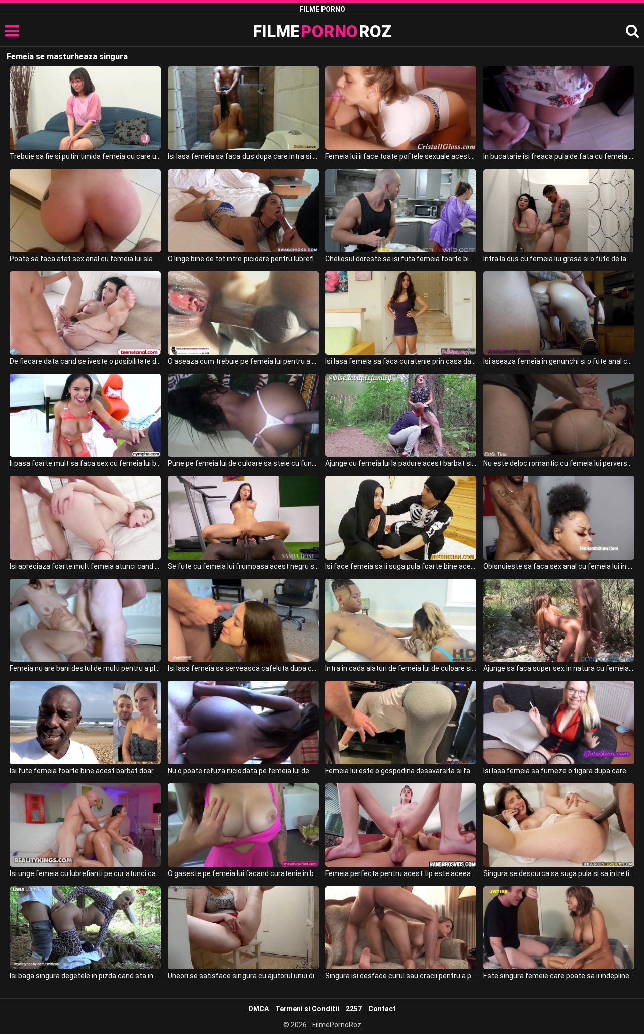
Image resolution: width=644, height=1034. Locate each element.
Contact (382, 1009)
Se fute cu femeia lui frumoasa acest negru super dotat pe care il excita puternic (243, 566)
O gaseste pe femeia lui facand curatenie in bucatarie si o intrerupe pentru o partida (243, 873)
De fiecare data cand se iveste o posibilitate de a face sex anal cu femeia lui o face (85, 361)
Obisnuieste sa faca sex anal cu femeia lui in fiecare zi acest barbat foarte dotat (558, 566)
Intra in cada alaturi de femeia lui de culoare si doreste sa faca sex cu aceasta (400, 668)
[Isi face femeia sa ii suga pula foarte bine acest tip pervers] (400, 518)
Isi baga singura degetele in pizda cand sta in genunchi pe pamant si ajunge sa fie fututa (85, 976)
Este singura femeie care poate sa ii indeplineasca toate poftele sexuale (558, 976)
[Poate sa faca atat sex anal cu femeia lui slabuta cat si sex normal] (85, 211)
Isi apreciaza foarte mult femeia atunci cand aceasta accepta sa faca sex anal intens (85, 566)
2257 (354, 1009)
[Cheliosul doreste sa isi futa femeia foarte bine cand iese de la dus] (400, 211)
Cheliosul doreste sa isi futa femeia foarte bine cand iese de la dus (400, 259)
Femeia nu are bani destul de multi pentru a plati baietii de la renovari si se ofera (85, 668)
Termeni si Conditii (307, 1009)
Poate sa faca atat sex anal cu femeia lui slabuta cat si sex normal (85, 259)
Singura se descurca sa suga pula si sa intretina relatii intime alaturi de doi (558, 873)
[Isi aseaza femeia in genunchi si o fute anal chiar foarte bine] (558, 313)
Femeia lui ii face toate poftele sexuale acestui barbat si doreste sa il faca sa (400, 156)
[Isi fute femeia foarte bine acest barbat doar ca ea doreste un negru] (85, 722)
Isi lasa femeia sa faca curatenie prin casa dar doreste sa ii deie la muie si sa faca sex (400, 361)
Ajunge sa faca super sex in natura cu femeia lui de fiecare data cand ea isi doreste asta (558, 668)
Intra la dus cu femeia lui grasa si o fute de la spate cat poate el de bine (558, 259)
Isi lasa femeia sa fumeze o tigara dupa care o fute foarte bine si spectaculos (558, 771)
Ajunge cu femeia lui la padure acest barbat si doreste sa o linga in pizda (400, 463)
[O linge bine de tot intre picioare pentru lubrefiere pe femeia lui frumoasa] (243, 211)
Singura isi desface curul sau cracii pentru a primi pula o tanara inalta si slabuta (400, 976)
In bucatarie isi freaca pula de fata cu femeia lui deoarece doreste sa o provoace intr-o (558, 156)
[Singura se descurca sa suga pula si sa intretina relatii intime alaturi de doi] (558, 825)
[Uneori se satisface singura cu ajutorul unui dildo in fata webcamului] (243, 928)
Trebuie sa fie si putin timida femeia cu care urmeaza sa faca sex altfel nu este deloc (85, 156)
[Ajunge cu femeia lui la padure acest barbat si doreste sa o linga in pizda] (400, 415)
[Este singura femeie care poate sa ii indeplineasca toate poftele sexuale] (558, 928)
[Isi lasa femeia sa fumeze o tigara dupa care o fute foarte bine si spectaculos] (558, 722)
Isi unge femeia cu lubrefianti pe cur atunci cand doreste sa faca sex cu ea (85, 873)
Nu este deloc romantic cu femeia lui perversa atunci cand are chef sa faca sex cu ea (558, 463)
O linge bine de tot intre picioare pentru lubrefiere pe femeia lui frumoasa (243, 259)
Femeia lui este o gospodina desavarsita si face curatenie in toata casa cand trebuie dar (400, 771)
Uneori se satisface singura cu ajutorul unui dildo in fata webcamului (243, 976)
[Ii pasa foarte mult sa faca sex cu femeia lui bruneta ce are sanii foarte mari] (85, 415)
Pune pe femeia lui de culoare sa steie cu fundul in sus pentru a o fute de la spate (243, 463)
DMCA (258, 1009)
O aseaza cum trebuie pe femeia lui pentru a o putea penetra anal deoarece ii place (243, 361)
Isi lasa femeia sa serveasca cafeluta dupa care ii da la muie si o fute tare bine (243, 668)
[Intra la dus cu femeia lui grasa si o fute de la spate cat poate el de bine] (558, 211)
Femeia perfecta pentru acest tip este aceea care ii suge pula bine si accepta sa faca (400, 873)
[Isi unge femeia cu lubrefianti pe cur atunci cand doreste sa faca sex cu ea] (85, 825)
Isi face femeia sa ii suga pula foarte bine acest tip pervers (400, 566)
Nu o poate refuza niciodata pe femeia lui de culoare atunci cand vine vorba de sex (243, 771)
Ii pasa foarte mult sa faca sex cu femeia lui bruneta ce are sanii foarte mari (85, 463)
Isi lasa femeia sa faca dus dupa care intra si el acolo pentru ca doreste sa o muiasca (243, 156)
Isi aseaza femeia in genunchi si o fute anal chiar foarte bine (558, 361)
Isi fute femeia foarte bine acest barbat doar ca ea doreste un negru (85, 771)
